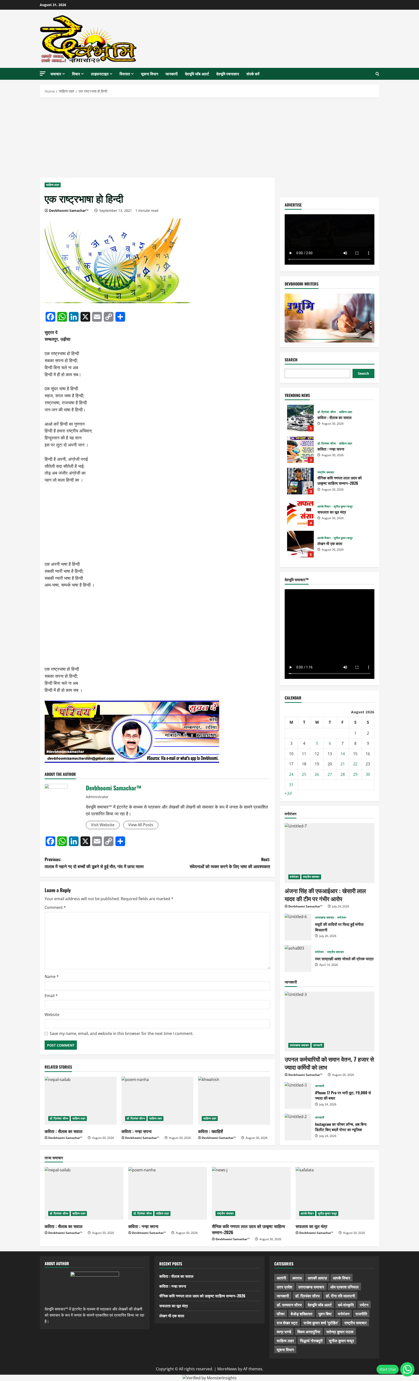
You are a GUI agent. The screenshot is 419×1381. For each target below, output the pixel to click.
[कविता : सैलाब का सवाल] (81, 1101)
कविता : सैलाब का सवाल (63, 1131)
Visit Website (102, 824)
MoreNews (227, 1369)
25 (304, 774)
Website (52, 1014)
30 (368, 774)
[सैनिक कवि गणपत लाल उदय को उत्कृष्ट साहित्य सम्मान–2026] (251, 1193)
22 (355, 764)
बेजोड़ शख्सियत (301, 1314)
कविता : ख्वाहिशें (210, 1131)
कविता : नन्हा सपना (136, 1131)
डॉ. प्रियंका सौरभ (59, 1118)
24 (291, 774)
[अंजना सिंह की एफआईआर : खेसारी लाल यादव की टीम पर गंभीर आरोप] (329, 853)
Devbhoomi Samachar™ (69, 210)
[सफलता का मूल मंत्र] (335, 1193)
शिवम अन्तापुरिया (308, 1331)
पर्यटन (364, 1305)
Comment (55, 907)
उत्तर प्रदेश (284, 1287)
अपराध (297, 1278)
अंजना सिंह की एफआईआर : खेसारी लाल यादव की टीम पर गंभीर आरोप (325, 894)
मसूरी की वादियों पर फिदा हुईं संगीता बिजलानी (298, 927)
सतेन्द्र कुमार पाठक (340, 1331)
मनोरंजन (294, 877)
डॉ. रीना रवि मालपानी (340, 1296)
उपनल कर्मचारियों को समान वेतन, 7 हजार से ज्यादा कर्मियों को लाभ (329, 1063)
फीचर (281, 1314)
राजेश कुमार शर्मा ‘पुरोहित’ (321, 1322)
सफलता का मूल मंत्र (300, 512)
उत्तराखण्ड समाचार (325, 917)
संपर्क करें (252, 74)
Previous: (94, 862)
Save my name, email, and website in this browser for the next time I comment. (121, 1033)
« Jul (288, 793)
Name (52, 976)
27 (330, 774)
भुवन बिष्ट (325, 1314)
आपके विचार (324, 506)
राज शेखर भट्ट (287, 1322)
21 (342, 764)
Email (51, 995)
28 (342, 774)
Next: (230, 862)
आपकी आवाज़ (317, 1278)
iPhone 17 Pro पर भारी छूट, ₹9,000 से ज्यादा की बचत (298, 1095)
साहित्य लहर (52, 185)
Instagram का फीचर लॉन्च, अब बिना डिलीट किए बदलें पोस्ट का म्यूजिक (298, 1127)
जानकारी (171, 74)
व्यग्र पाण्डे (284, 1331)
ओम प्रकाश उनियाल (344, 1287)
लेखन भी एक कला (300, 544)
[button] (43, 73)
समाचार (55, 74)
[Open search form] (377, 74)
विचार (76, 74)
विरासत (125, 74)
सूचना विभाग (149, 74)
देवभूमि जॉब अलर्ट (197, 74)
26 (317, 774)
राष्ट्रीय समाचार (325, 472)
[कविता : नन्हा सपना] (157, 1101)
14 (342, 753)
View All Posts (140, 824)
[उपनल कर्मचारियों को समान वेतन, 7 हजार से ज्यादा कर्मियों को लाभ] (329, 1021)
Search (291, 360)
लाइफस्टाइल (100, 74)
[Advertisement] (209, 136)
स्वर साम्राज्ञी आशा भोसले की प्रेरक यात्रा (298, 958)
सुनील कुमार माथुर (343, 506)
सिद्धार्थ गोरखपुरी (311, 1340)
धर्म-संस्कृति (346, 1305)
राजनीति (361, 1314)
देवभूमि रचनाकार (227, 74)
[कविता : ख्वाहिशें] (234, 1101)
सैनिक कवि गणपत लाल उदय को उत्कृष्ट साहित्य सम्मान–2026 (300, 481)
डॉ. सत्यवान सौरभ (289, 1305)
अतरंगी (281, 1278)
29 (355, 774)
